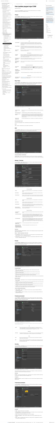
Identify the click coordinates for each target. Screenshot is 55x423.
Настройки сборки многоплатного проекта (7, 49)
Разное (47, 29)
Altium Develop (50, 8)
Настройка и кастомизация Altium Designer (7, 62)
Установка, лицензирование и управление (7, 87)
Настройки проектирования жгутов (7, 50)
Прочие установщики (50, 22)
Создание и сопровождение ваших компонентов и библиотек (6, 84)
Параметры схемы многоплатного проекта (6, 47)
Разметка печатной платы (5, 74)
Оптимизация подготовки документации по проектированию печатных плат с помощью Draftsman (6, 77)
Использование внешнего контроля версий (7, 57)
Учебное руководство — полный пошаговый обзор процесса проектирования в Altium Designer (6, 6)
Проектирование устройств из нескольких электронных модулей (6, 81)
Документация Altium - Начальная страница (6, 93)
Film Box (47, 31)
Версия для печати (52, 422)
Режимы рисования (48, 30)
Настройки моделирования (7, 44)
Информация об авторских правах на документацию (7, 91)
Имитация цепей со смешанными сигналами (6, 70)
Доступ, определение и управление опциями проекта (7, 52)
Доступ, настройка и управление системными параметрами (7, 34)
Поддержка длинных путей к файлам (6, 64)
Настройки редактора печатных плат (7, 39)
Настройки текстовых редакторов (6, 41)
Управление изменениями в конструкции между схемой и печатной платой (6, 73)
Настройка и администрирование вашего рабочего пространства (6, 86)
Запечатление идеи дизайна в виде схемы (6, 68)
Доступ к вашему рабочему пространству (6, 11)
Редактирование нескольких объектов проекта (7, 28)
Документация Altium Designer (5, 3)
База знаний (4, 94)
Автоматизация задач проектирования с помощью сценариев (6, 66)
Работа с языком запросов (6, 56)
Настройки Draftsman (6, 45)
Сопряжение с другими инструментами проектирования (7, 60)
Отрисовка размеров (48, 32)
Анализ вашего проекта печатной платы (6, 75)
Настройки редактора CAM (7, 43)
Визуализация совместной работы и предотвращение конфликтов (7, 22)
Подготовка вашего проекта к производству (5, 79)
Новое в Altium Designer (4, 4)
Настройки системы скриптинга (7, 42)
